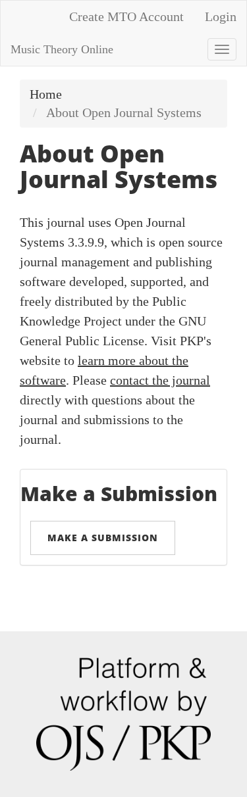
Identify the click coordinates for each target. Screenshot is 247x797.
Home (46, 94)
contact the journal (160, 380)
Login (220, 16)
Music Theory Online (62, 49)
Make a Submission (102, 537)
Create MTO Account (126, 16)
